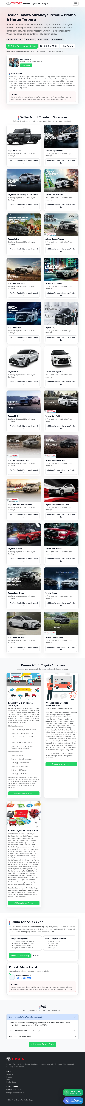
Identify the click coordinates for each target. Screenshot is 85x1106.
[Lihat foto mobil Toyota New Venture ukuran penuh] (61, 534)
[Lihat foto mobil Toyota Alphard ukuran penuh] (24, 313)
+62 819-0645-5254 (23, 978)
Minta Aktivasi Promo (24, 793)
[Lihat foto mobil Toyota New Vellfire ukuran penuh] (61, 402)
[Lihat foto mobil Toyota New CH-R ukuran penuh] (24, 534)
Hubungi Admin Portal (43, 1044)
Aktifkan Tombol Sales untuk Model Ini (24, 161)
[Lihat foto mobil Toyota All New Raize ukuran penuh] (61, 180)
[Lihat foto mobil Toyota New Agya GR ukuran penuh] (61, 357)
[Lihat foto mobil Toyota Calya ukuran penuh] (24, 225)
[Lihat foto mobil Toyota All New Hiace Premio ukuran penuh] (24, 490)
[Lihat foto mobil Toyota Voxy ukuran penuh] (61, 313)
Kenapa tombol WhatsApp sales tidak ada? (25, 1017)
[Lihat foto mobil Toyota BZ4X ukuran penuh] (24, 402)
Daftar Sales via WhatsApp (23, 46)
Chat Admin (26, 65)
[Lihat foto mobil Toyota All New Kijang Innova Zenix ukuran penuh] (24, 180)
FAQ (8, 1079)
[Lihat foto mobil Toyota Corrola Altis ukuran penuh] (24, 623)
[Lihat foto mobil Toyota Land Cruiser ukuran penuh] (24, 579)
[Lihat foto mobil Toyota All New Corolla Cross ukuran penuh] (61, 490)
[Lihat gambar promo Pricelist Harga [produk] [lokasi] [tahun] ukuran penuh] (61, 686)
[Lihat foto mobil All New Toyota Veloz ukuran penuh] (61, 136)
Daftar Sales (11, 1082)
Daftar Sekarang (21, 955)
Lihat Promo (67, 46)
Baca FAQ (37, 955)
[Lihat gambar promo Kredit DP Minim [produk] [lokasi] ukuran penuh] (24, 686)
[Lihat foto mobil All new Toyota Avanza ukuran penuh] (61, 225)
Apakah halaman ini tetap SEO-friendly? (24, 1031)
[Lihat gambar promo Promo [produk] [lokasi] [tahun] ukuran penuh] (24, 814)
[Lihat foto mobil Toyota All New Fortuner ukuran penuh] (61, 446)
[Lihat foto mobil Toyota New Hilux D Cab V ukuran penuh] (24, 446)
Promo (9, 1077)
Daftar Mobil (11, 1074)
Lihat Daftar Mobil (48, 46)
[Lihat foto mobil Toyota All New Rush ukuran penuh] (24, 269)
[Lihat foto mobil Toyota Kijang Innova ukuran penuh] (61, 623)
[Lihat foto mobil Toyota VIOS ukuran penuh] (24, 357)
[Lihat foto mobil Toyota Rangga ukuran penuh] (24, 136)
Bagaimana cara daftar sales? (20, 1036)
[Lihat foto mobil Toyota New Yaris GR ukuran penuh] (61, 269)
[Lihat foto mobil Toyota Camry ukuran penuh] (61, 579)
